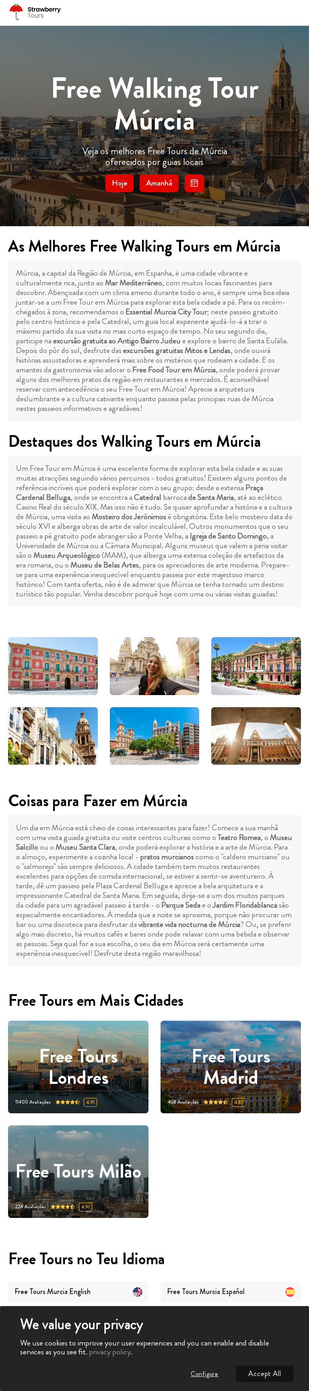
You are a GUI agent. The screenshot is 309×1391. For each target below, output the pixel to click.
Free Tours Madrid (231, 1067)
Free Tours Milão (78, 1172)
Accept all (264, 1373)
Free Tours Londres (78, 1067)
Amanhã (159, 183)
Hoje (119, 183)
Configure (204, 1374)
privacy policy (110, 1352)
